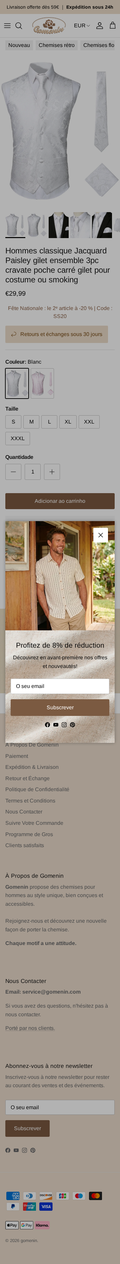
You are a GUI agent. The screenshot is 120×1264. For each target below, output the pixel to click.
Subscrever (60, 707)
